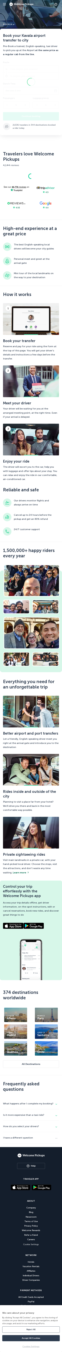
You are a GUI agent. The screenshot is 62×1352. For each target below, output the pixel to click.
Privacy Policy (31, 1226)
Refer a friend (31, 1235)
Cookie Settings (31, 1244)
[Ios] (20, 1187)
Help (33, 1166)
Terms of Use (31, 1221)
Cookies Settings (30, 1346)
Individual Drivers (31, 1275)
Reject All (31, 1329)
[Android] (41, 1189)
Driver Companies (31, 1280)
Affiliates (31, 1271)
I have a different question (18, 1137)
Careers (31, 1239)
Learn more (19, 872)
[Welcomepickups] (4, 4)
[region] (31, 1328)
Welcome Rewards (31, 1230)
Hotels (31, 1262)
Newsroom (31, 1217)
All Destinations (31, 1064)
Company (31, 1207)
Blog (31, 1212)
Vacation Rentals (31, 1266)
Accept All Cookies (31, 1338)
